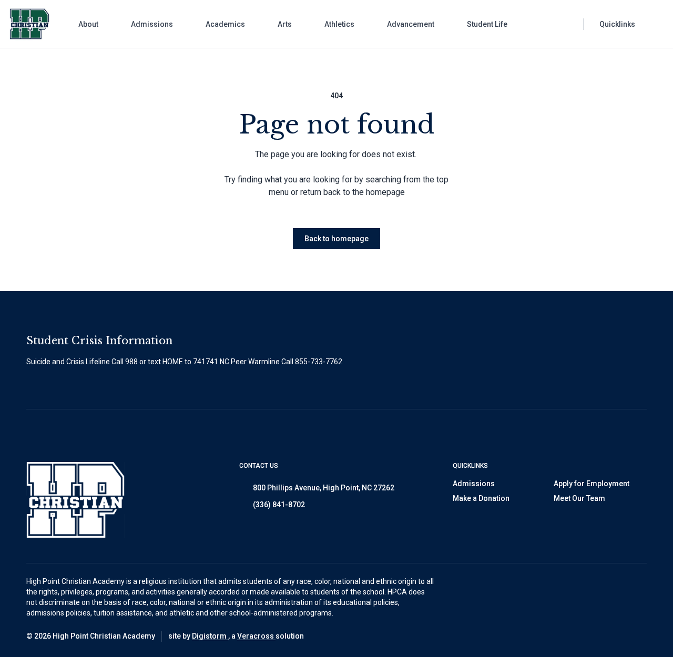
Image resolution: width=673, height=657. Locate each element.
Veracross (256, 636)
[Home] (22, 24)
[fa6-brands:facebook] (560, 636)
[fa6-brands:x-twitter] (612, 636)
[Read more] (560, 636)
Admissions (474, 483)
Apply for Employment (591, 483)
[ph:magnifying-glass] (568, 24)
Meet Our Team (579, 498)
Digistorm (210, 636)
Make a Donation (481, 498)
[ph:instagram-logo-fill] (586, 636)
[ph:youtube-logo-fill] (639, 636)
